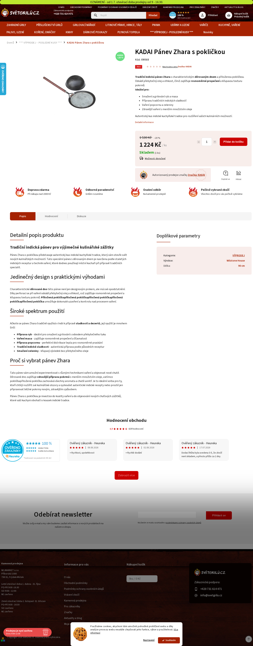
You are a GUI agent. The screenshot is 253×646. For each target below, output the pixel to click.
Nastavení (149, 640)
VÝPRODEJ (239, 255)
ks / (135, 579)
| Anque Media (44, 640)
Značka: (185, 66)
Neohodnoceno (170, 67)
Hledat (153, 15)
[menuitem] (16, 25)
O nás (61, 7)
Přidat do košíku (233, 141)
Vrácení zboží (150, 7)
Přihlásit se (219, 515)
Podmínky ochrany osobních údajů (117, 7)
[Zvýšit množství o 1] (214, 141)
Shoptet (17, 640)
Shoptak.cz (33, 640)
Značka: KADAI (196, 175)
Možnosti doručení (155, 158)
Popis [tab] (22, 216)
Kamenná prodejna (173, 7)
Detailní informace (144, 122)
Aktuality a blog (234, 7)
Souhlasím (171, 640)
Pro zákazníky (197, 7)
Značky (215, 7)
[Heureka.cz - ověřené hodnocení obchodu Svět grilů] (30, 461)
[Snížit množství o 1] (198, 141)
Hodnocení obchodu (127, 420)
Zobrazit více (126, 475)
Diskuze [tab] (81, 216)
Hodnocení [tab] (51, 216)
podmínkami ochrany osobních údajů (183, 522)
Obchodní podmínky (81, 7)
